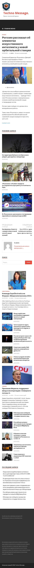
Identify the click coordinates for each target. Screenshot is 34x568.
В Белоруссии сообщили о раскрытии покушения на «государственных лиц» (22, 414)
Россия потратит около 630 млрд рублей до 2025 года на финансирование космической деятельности (23, 338)
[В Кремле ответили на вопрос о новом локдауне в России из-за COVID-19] (7, 439)
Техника (4, 386)
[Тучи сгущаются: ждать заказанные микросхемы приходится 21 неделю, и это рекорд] (7, 330)
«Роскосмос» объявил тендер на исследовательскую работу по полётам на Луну (16, 185)
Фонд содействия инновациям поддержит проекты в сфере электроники (21, 316)
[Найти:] (17, 262)
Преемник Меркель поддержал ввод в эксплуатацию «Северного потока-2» (16, 390)
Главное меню (9, 28)
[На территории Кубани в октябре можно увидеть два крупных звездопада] (17, 153)
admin (12, 53)
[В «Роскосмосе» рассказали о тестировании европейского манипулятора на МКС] (17, 212)
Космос (4, 34)
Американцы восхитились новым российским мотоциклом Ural (22, 446)
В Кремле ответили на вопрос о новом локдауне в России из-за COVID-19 (22, 436)
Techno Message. (16, 13)
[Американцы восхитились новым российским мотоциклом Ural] (7, 450)
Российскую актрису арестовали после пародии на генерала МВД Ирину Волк (23, 424)
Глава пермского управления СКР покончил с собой (22, 456)
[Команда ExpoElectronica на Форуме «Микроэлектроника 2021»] (17, 290)
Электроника (5, 291)
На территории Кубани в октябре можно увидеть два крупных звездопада (15, 156)
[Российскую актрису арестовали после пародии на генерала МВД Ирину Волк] (7, 428)
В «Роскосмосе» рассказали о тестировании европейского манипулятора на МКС (16, 215)
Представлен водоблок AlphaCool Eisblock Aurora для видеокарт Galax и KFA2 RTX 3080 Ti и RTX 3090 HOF (16, 474)
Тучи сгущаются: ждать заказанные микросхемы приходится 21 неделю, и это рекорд (22, 327)
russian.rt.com (6, 123)
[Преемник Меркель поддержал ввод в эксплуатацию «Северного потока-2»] (17, 385)
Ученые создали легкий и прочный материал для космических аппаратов (22, 358)
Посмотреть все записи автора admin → (21, 247)
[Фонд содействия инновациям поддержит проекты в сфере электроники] (7, 319)
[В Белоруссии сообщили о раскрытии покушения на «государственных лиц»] (7, 418)
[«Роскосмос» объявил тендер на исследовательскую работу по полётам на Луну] (17, 181)
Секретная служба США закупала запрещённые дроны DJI (21, 348)
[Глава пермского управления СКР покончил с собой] (7, 460)
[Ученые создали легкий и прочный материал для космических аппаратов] (7, 362)
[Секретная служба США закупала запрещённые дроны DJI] (7, 353)
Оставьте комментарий (21, 53)
